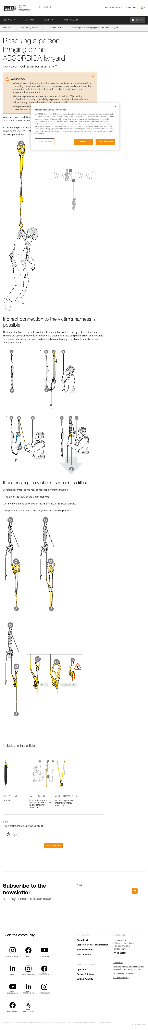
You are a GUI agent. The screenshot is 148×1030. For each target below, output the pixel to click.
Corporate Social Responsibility (92, 945)
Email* (79, 885)
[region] (75, 126)
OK (134, 891)
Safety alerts (71, 20)
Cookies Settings (45, 141)
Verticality (9, 20)
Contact (102, 19)
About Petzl (82, 940)
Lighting (29, 20)
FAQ (100, 15)
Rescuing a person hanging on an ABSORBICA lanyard (95, 28)
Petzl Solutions (84, 955)
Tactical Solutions (85, 974)
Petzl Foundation (85, 950)
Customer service (113, 8)
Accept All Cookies (105, 141)
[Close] (115, 106)
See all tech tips (53, 846)
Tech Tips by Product (29, 28)
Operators (44, 7)
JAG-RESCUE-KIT (55, 28)
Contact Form (119, 949)
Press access (119, 953)
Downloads (131, 8)
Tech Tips (48, 20)
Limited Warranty (85, 979)
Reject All (84, 141)
